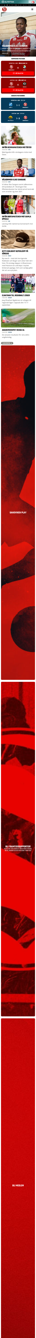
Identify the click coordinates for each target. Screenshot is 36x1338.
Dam (9, 221)
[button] (32, 9)
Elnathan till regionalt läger (16, 295)
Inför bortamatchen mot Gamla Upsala (16, 218)
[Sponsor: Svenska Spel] (32, 3)
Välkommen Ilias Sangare (15, 46)
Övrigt (9, 256)
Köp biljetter (19, 73)
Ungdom (10, 298)
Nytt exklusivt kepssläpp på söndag (15, 252)
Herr (9, 150)
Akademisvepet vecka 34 (13, 330)
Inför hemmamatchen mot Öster (16, 147)
